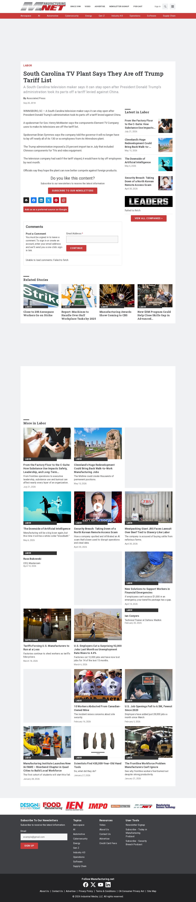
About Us (44, 891)
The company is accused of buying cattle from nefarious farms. (149, 538)
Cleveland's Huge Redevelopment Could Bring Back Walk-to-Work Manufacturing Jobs (138, 143)
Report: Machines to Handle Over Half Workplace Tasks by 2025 (78, 315)
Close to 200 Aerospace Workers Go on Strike (38, 313)
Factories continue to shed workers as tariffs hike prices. (46, 655)
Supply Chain (31, 640)
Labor (27, 65)
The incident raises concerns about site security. (94, 716)
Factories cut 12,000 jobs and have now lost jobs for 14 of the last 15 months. (97, 659)
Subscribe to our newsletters (72, 190)
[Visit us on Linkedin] (108, 884)
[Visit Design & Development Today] (30, 805)
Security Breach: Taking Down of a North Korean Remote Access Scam (139, 181)
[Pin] (56, 200)
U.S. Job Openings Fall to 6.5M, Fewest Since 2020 (148, 708)
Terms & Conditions (106, 891)
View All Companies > (149, 218)
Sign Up (29, 845)
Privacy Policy (86, 891)
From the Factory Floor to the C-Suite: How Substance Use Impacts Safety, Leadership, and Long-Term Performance (140, 124)
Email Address (74, 233)
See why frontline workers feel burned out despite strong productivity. (146, 773)
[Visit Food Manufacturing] (53, 805)
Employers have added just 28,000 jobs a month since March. (146, 716)
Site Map (151, 891)
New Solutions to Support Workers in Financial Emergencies (147, 590)
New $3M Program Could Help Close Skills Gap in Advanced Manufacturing (154, 315)
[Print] (26, 200)
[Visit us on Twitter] (93, 884)
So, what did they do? (85, 771)
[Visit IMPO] (98, 805)
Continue (76, 248)
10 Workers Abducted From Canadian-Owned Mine (97, 708)
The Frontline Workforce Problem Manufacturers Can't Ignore (145, 765)
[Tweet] (49, 200)
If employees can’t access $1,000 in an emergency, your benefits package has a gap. (148, 598)
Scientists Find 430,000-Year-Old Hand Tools (97, 765)
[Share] (34, 200)
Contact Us (57, 891)
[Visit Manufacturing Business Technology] (165, 805)
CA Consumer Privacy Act (131, 891)
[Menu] (172, 6)
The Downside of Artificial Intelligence (138, 160)
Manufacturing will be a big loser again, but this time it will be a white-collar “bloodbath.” (46, 534)
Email (23, 831)
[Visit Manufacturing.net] (143, 806)
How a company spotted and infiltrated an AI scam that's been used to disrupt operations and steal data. (97, 539)
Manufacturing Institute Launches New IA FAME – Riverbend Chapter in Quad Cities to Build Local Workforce (47, 767)
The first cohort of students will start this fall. (46, 774)
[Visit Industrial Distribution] (120, 806)
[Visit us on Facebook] (85, 884)
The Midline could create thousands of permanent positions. (94, 478)
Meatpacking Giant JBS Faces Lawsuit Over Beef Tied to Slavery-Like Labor (148, 530)
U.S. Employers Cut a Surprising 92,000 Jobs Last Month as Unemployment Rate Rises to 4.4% (98, 649)
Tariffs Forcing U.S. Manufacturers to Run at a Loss (46, 647)
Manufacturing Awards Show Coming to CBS (115, 313)
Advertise (71, 891)
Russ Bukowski (32, 558)
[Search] (165, 6)
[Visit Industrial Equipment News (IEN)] (74, 805)
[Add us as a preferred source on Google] (63, 200)
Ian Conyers (132, 615)
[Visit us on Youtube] (100, 884)
